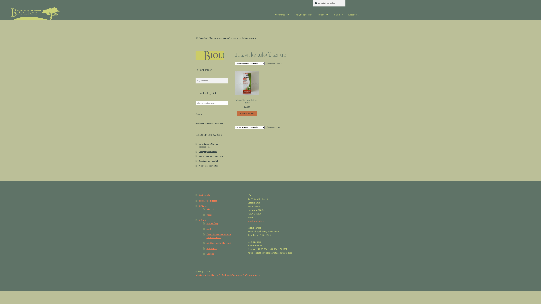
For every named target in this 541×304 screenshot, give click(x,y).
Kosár (209, 214)
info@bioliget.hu (256, 221)
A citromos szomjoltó (208, 166)
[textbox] (212, 103)
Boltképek (212, 248)
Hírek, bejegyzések (303, 14)
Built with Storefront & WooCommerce (241, 275)
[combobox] (212, 103)
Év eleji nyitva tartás (208, 151)
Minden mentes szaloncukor (211, 156)
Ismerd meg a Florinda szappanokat (208, 145)
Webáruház (279, 14)
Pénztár (210, 209)
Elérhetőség (213, 223)
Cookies (210, 253)
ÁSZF (209, 228)
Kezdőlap (203, 38)
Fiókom (320, 14)
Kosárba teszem (247, 113)
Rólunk (336, 14)
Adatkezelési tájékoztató (219, 243)
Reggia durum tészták (208, 161)
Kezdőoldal (353, 14)
